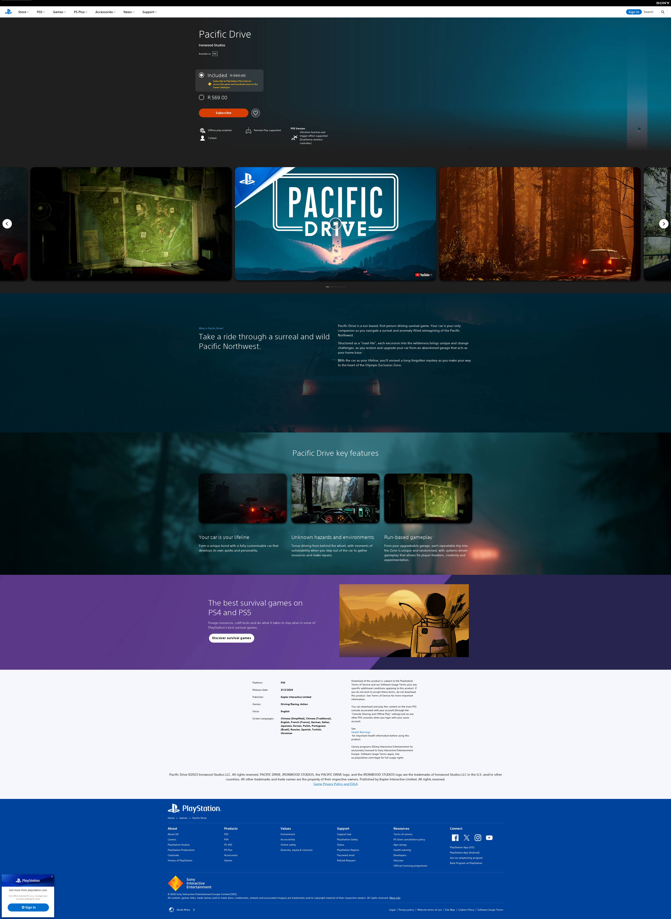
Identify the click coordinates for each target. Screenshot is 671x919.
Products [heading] (231, 829)
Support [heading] (343, 829)
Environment (288, 834)
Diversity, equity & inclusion (296, 850)
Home (171, 818)
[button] (335, 223)
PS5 (39, 12)
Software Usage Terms (490, 909)
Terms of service (403, 834)
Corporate (173, 855)
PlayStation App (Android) (464, 852)
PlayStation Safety (347, 839)
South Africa (183, 909)
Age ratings (400, 844)
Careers (172, 839)
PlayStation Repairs (348, 850)
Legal (392, 909)
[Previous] (7, 223)
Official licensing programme (410, 865)
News (128, 12)
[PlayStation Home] (8, 12)
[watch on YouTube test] (424, 275)
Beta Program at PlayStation (466, 863)
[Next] (664, 223)
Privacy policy (406, 909)
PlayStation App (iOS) (462, 847)
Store (22, 12)
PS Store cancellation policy (409, 839)
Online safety (288, 844)
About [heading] (172, 829)
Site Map (450, 909)
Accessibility (288, 839)
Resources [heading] (401, 829)
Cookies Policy (466, 909)
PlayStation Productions (181, 850)
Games (58, 12)
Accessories (104, 12)
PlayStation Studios (179, 844)
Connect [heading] (456, 829)
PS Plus (79, 12)
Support (148, 12)
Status (340, 844)
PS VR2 (228, 844)
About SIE (173, 834)
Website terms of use (429, 909)
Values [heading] (286, 829)
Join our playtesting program (466, 857)
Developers (400, 855)
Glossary (398, 860)
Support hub (344, 834)
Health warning (402, 850)
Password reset (346, 855)
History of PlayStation (180, 860)
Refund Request (346, 860)
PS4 (226, 839)
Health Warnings (360, 732)
